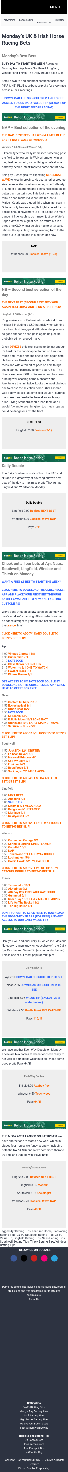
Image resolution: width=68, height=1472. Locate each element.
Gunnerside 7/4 (18, 657)
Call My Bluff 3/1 (19, 761)
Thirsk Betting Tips (42, 1241)
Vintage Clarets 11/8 (21, 653)
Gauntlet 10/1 (17, 847)
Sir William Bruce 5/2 (22, 726)
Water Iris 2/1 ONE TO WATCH (28, 667)
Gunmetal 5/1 (17, 895)
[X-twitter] (24, 1258)
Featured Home (41, 1231)
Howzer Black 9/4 (19, 671)
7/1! (37, 527)
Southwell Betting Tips (14, 1241)
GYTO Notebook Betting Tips (35, 1234)
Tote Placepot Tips (34, 1448)
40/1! (37, 1209)
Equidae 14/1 (16, 764)
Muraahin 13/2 (17, 716)
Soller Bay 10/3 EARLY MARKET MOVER (34, 899)
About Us (34, 1299)
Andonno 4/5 (16, 799)
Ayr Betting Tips (20, 1231)
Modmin (43, 1185)
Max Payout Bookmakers (34, 1423)
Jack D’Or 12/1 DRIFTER (24, 750)
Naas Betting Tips (53, 1238)
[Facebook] (14, 1258)
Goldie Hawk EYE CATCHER (43, 1010)
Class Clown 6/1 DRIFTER (24, 664)
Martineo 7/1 (16, 812)
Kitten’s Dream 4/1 (20, 674)
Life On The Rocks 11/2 (23, 902)
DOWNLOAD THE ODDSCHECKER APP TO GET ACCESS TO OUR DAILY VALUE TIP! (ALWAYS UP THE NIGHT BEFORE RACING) (34, 103)
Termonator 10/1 (19, 885)
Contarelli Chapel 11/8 (22, 702)
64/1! (37, 1101)
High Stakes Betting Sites (34, 1419)
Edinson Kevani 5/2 (20, 754)
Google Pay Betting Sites (34, 1411)
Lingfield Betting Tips (27, 1238)
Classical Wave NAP (43, 1201)
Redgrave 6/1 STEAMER (24, 809)
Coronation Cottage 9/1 (23, 840)
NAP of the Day (34, 1452)
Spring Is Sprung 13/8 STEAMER (29, 844)
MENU (55, 7)
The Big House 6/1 (20, 906)
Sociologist (44, 1193)
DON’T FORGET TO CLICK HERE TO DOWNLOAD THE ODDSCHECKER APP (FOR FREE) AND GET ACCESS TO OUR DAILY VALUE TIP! (33, 916)
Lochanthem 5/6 (19, 857)
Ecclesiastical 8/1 (19, 705)
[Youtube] (34, 1258)
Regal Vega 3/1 (18, 767)
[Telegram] (54, 1258)
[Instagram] (44, 1258)
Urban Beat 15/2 (19, 709)
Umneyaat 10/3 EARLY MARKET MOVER (34, 723)
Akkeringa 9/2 (17, 888)
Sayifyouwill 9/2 (18, 816)
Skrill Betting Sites (34, 1415)
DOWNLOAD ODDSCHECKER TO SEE (39, 977)
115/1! (37, 1018)
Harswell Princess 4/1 (22, 757)
